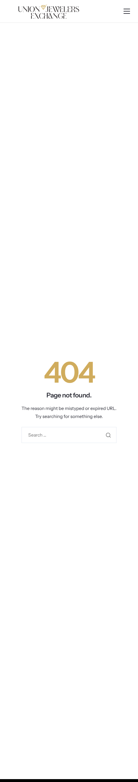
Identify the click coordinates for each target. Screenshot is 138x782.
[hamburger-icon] (127, 11)
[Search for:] (69, 435)
